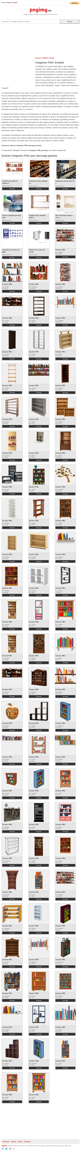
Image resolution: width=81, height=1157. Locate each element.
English (15, 2)
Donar (20, 1141)
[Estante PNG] (65, 235)
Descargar (12, 188)
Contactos (27, 1141)
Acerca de (6, 1141)
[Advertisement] (40, 40)
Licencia (13, 1141)
